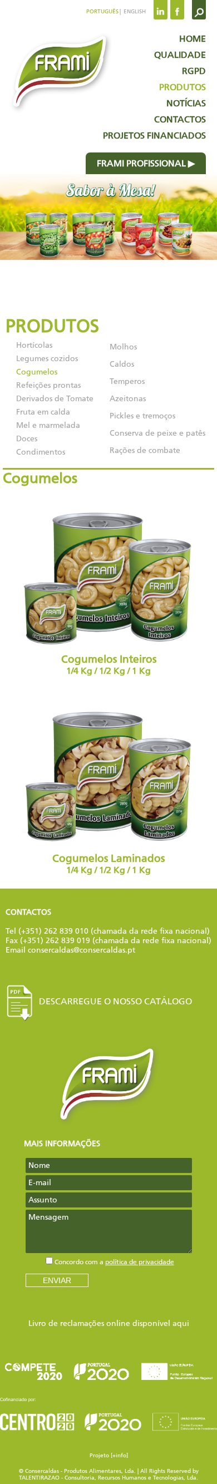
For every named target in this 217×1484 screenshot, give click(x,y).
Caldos (122, 364)
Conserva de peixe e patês (157, 433)
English (134, 11)
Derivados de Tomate (54, 398)
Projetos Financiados (154, 135)
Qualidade (180, 55)
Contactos (180, 119)
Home (192, 38)
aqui (180, 1323)
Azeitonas (128, 398)
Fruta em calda (43, 412)
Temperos (127, 381)
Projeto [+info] (109, 1455)
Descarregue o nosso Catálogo (115, 1001)
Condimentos (40, 452)
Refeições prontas (48, 385)
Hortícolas (34, 345)
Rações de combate (145, 450)
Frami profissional (141, 163)
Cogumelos (36, 372)
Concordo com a (114, 1262)
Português (102, 11)
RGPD (194, 71)
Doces (26, 438)
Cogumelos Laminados (108, 863)
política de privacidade (139, 1262)
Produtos (182, 87)
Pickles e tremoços (142, 416)
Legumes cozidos (47, 358)
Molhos (123, 347)
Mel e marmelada (48, 425)
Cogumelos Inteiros (108, 664)
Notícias (186, 103)
